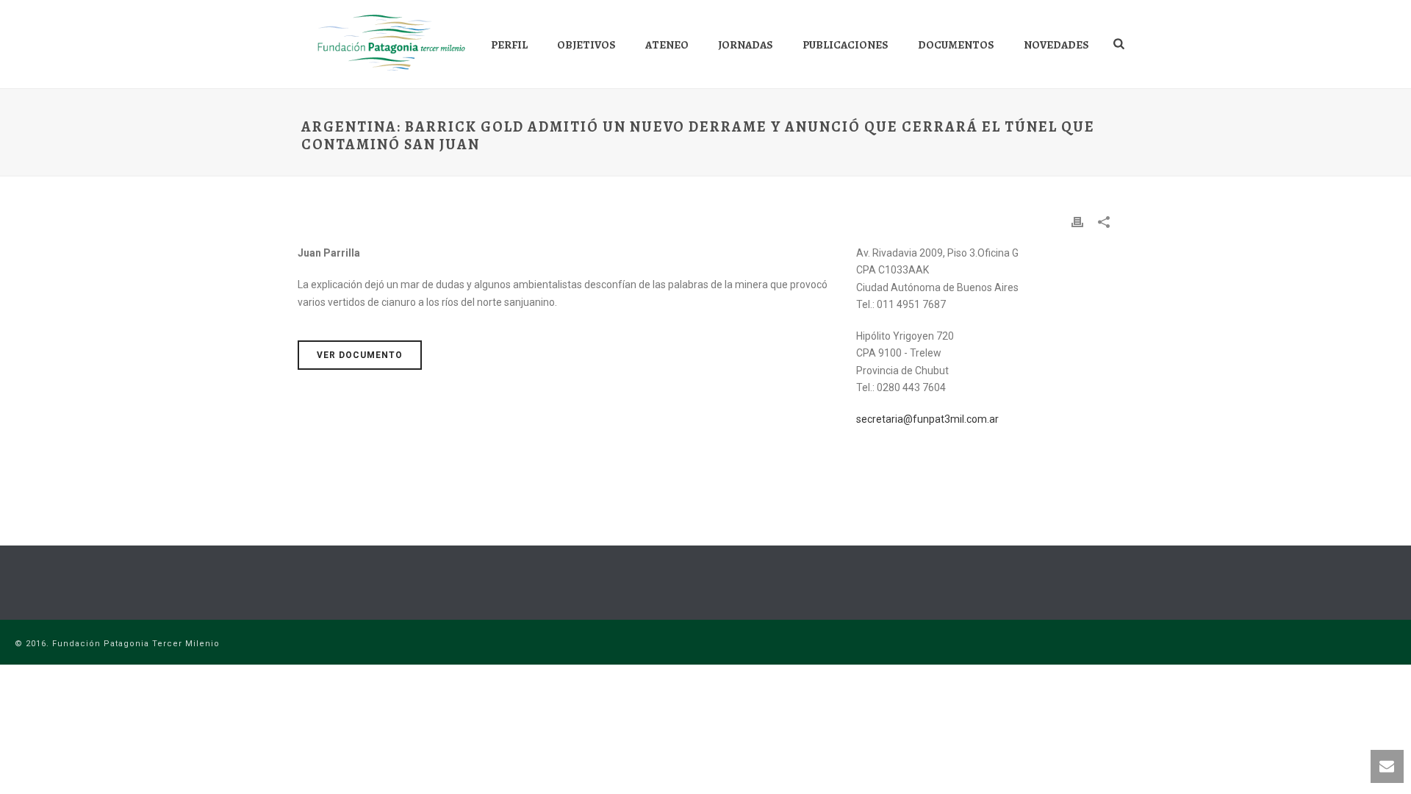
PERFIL (509, 44)
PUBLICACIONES (845, 44)
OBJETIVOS (586, 44)
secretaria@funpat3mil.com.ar (927, 419)
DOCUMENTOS (956, 44)
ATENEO (667, 44)
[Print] (1077, 221)
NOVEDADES (1056, 44)
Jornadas (745, 44)
